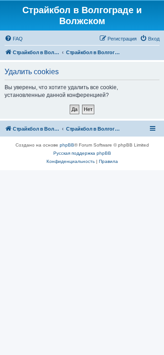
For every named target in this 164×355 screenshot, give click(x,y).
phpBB (67, 144)
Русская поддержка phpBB (82, 153)
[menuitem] (14, 38)
